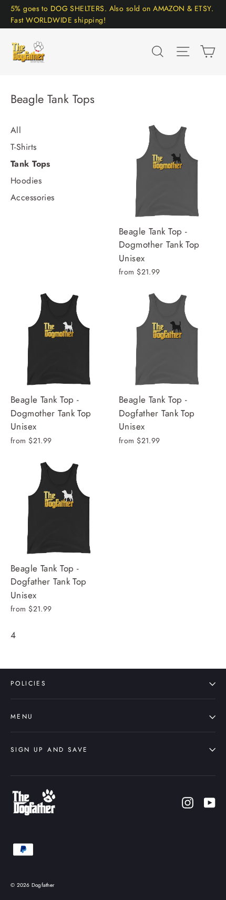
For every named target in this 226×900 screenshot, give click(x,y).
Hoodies (26, 181)
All (16, 130)
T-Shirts (23, 147)
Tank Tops (30, 164)
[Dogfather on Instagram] (187, 802)
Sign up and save (49, 749)
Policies (28, 683)
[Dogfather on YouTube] (209, 802)
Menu (22, 716)
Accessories (33, 197)
